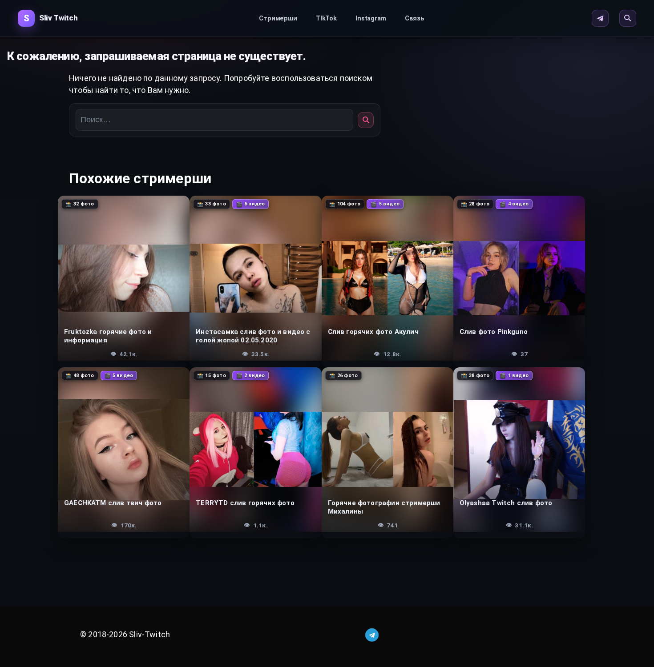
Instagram (370, 18)
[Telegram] (600, 18)
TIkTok (326, 18)
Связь (414, 18)
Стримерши (278, 18)
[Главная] (47, 18)
